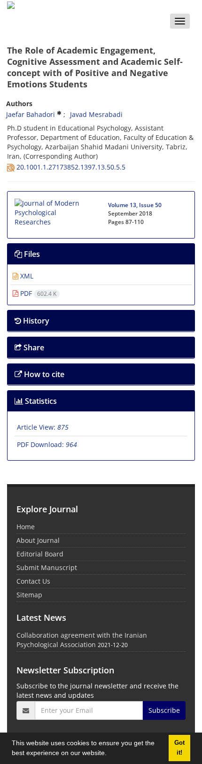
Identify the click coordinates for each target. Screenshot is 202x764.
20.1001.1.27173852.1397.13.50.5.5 (70, 166)
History (35, 321)
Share (33, 347)
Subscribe (164, 710)
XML (25, 275)
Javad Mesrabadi (96, 114)
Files (31, 254)
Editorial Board (39, 553)
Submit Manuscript (46, 567)
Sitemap (29, 594)
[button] (110, 754)
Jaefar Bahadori (30, 114)
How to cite (43, 374)
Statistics (40, 401)
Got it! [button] (179, 748)
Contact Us (33, 581)
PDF (37, 293)
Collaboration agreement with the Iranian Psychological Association (81, 640)
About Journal (38, 540)
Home (25, 526)
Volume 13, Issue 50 (135, 205)
